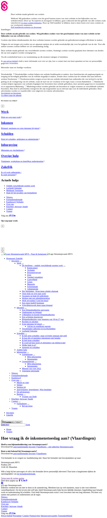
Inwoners (15, 261)
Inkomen (20, 308)
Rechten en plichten (30, 322)
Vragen (9, 211)
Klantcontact (32, 268)
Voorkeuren (13, 79)
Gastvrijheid (32, 279)
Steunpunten (32, 359)
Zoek (28, 425)
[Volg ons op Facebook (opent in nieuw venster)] (10, 216)
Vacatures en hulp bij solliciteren (35, 296)
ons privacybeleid (10, 61)
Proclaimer (17, 516)
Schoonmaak (32, 286)
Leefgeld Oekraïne (14, 188)
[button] (6, 422)
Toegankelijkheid (65, 516)
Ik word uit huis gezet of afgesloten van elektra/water (44, 343)
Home (8, 429)
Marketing (19, 86)
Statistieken (87, 82)
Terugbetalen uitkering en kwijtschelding (38, 329)
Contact (9, 209)
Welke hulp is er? (29, 345)
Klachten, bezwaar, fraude (17, 206)
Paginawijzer (34, 516)
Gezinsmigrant (28, 361)
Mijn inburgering (34, 357)
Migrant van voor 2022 (31, 368)
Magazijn (31, 284)
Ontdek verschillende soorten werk (20, 186)
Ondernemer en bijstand (32, 312)
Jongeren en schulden (31, 347)
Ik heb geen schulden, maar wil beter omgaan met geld (44, 336)
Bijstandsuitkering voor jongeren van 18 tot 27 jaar (43, 319)
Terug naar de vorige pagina (12, 478)
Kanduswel (16, 378)
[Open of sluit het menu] (2, 254)
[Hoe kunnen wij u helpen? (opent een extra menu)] (2, 420)
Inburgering (21, 352)
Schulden (20, 333)
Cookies (25, 516)
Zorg (29, 275)
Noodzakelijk (7, 74)
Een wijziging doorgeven (32, 317)
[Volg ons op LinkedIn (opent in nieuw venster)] (14, 216)
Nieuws (9, 197)
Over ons (10, 204)
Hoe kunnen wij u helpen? (11, 422)
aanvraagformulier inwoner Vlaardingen (29, 453)
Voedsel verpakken (35, 277)
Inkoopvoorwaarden (49, 516)
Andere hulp (22, 350)
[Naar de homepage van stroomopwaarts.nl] (25, 254)
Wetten (19, 385)
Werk (19, 263)
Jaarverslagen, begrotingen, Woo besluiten (34, 389)
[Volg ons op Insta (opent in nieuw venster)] (12, 216)
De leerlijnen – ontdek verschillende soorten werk (42, 265)
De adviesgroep (23, 392)
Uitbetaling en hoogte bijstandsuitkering (38, 315)
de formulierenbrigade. (26, 474)
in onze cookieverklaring (31, 23)
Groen (29, 282)
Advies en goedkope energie (39, 326)
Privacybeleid (6, 516)
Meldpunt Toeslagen (14, 190)
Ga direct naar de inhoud (11, 95)
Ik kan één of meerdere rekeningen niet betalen (41, 338)
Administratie (32, 289)
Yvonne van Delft (29, 396)
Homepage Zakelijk (14, 258)
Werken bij (21, 387)
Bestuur (20, 394)
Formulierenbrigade (14, 199)
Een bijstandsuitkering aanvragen (35, 310)
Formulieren (22, 404)
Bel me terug (27, 406)
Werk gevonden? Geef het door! (35, 301)
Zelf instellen (16, 27)
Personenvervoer (34, 272)
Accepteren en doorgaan (31, 27)
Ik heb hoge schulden (31, 340)
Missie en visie (23, 382)
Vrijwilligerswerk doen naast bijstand (37, 305)
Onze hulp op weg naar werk (34, 293)
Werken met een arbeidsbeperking (36, 298)
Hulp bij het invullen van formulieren (21, 193)
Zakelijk (9, 415)
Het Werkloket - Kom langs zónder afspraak (40, 291)
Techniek (31, 270)
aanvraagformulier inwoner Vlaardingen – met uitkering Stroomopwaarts (43, 447)
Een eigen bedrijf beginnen (33, 303)
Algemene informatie (30, 371)
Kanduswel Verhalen (14, 202)
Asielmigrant (27, 354)
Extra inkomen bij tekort (32, 324)
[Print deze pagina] (2, 483)
